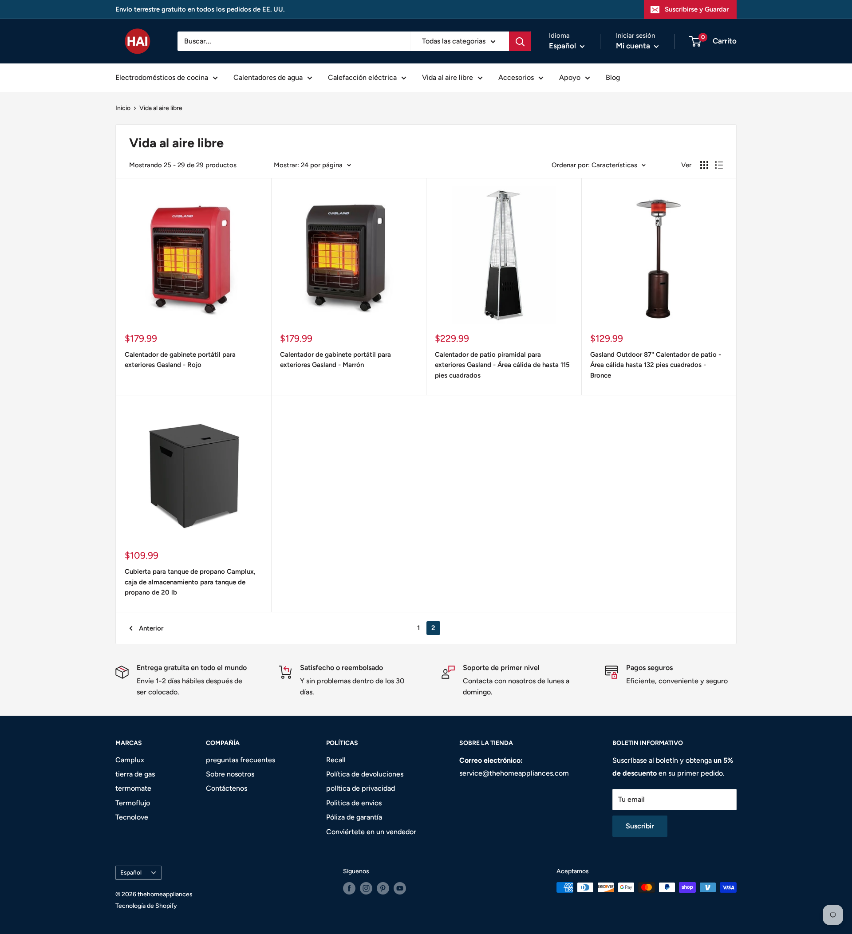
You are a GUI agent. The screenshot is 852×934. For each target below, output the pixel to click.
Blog (613, 77)
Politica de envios (354, 803)
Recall (336, 760)
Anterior (151, 628)
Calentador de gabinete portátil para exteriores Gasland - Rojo (180, 360)
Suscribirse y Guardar (697, 9)
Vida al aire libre (447, 77)
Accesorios (516, 77)
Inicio (122, 108)
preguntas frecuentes (240, 760)
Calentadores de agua (268, 77)
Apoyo (569, 77)
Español (131, 872)
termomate (133, 788)
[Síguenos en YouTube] (400, 888)
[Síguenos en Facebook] (349, 888)
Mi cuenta (634, 45)
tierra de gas (135, 774)
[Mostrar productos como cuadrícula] (704, 165)
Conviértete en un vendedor (371, 832)
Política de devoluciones (364, 774)
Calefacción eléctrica (362, 77)
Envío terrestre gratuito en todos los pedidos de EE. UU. (199, 9)
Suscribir (640, 826)
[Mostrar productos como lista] (719, 165)
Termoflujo (132, 803)
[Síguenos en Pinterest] (383, 888)
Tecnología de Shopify (146, 906)
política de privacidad (360, 788)
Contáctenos (226, 788)
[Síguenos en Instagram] (366, 888)
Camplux (129, 760)
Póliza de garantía (354, 817)
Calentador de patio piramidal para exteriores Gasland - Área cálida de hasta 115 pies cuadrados (502, 365)
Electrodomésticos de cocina (161, 77)
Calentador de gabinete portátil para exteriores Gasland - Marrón (335, 360)
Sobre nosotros (230, 774)
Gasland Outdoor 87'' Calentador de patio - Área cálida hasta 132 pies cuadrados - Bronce (655, 365)
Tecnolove (131, 817)
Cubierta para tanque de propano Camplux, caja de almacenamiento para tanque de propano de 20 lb (190, 581)
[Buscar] (520, 41)
